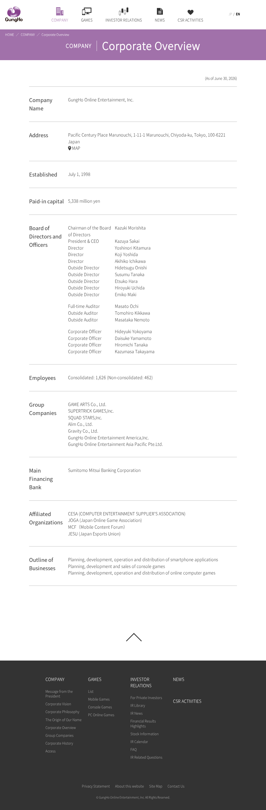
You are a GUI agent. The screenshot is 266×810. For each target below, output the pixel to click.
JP (230, 14)
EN (238, 14)
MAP (76, 148)
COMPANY (28, 34)
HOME (9, 34)
